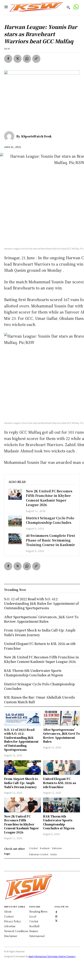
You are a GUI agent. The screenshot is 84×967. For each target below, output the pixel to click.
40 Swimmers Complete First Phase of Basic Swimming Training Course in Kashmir (50, 540)
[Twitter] (56, 920)
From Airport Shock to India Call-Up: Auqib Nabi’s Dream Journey (21, 783)
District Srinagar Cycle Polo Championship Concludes (50, 520)
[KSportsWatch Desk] (10, 136)
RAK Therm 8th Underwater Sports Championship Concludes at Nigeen (58, 822)
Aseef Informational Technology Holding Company (52, 956)
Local (7, 48)
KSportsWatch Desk (36, 136)
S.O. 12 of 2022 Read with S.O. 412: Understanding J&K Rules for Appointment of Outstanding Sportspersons (21, 740)
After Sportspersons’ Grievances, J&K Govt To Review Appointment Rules (61, 736)
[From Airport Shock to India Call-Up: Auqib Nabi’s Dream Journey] (22, 767)
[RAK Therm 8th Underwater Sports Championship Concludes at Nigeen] (61, 805)
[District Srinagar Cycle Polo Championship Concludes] (15, 521)
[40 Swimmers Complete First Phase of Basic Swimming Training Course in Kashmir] (15, 538)
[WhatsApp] (27, 59)
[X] (17, 59)
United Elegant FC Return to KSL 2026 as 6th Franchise (59, 783)
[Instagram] (56, 916)
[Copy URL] (36, 59)
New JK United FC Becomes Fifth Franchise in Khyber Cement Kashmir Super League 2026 (49, 498)
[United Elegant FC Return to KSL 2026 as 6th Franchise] (61, 767)
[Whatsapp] (76, 7)
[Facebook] (8, 59)
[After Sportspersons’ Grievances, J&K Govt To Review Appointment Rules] (61, 718)
